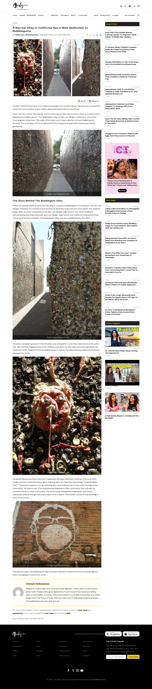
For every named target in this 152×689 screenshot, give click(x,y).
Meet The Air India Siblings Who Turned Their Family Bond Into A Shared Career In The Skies (122, 121)
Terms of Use (64, 656)
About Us (63, 641)
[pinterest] (97, 35)
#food (107, 131)
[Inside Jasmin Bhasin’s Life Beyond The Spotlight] (122, 402)
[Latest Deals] (122, 156)
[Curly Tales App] (113, 634)
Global (115, 15)
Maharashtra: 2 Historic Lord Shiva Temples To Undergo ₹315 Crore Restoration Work (119, 106)
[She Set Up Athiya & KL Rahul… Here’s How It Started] (122, 369)
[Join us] (82, 101)
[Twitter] (134, 6)
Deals (73, 15)
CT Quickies (82, 15)
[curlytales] (19, 636)
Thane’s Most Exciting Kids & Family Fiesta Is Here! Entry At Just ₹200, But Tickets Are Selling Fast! (122, 183)
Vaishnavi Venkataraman (27, 35)
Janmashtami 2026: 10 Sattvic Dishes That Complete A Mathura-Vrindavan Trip (120, 77)
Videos (41, 15)
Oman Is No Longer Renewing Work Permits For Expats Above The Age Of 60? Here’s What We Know (121, 297)
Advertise (62, 646)
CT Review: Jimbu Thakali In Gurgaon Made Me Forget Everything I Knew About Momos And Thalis (121, 49)
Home (15, 23)
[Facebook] (125, 6)
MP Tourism (130, 15)
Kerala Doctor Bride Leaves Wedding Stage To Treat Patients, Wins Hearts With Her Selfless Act (121, 226)
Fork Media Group (98, 680)
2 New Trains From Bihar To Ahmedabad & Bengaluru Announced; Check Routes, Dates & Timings (122, 211)
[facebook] (87, 35)
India (96, 15)
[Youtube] (130, 6)
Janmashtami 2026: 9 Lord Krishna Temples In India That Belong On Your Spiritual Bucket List (121, 91)
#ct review (108, 45)
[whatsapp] (94, 35)
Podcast (86, 656)
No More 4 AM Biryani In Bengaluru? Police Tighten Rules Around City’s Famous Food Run (120, 312)
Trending (54, 15)
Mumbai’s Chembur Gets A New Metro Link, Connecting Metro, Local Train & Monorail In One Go (121, 270)
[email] (100, 35)
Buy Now (122, 190)
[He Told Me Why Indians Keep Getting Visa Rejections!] (122, 336)
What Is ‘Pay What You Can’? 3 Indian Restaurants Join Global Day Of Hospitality (121, 255)
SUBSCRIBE (133, 657)
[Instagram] (138, 6)
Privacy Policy (64, 651)
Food (15, 15)
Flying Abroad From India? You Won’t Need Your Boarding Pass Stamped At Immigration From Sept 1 (121, 240)
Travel (22, 15)
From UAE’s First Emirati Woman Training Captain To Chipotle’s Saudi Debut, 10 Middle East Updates (120, 35)
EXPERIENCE (31, 15)
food (80, 610)
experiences (18, 613)
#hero (107, 348)
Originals (65, 15)
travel (85, 610)
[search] (137, 15)
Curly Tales (48, 613)
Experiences (17, 646)
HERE (68, 613)
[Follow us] (94, 101)
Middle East (105, 15)
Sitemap (86, 646)
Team (85, 651)
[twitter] (90, 35)
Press (38, 656)
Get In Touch (88, 641)
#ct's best (108, 72)
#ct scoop (108, 30)
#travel (107, 59)
